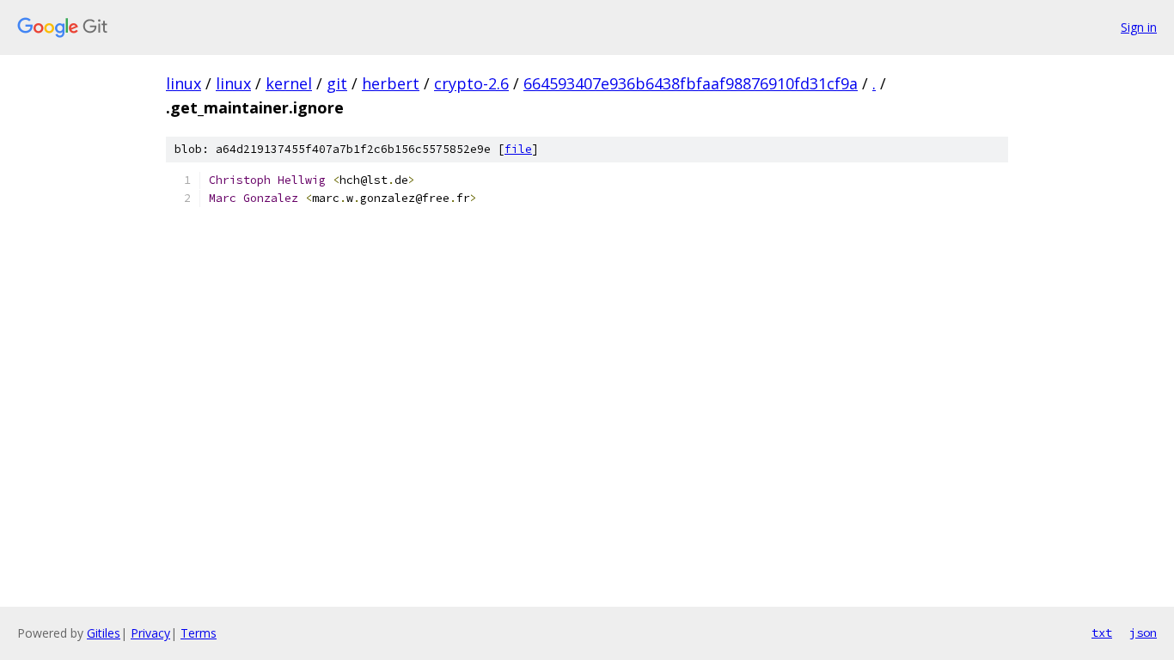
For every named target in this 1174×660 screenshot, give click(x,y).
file (518, 149)
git (337, 83)
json (1143, 632)
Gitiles (103, 633)
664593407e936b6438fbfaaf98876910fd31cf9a (690, 83)
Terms (198, 633)
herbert (390, 83)
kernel (289, 83)
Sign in (1139, 27)
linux (183, 83)
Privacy (150, 633)
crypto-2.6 (471, 83)
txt (1101, 632)
